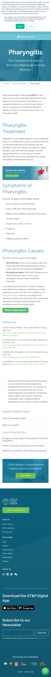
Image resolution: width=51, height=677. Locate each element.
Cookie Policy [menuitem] (7, 557)
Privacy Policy (41, 638)
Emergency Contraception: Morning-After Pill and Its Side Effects (25, 439)
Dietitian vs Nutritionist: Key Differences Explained (24, 451)
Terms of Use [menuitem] (7, 553)
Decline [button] (30, 26)
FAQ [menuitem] (4, 542)
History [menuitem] (5, 546)
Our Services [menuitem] (7, 532)
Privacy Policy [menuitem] (7, 550)
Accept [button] (20, 26)
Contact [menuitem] (5, 561)
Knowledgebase (19, 84)
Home (6, 84)
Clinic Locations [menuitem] (8, 528)
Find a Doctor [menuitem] (7, 524)
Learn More (25, 476)
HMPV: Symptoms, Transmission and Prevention (23, 446)
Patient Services (26, 37)
